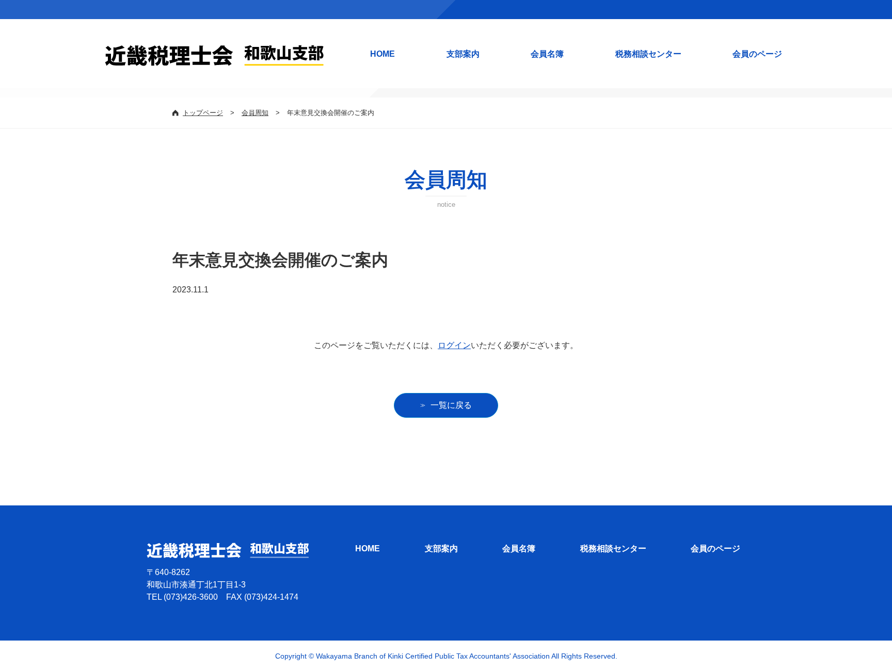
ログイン (454, 345)
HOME (382, 54)
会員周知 (255, 113)
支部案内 (463, 54)
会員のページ (757, 54)
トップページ (203, 113)
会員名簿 (547, 54)
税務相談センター (648, 54)
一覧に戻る (451, 405)
